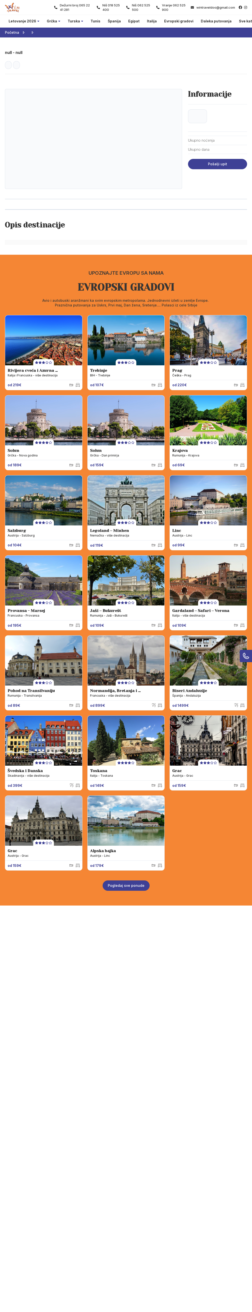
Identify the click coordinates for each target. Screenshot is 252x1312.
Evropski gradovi (178, 21)
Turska (74, 21)
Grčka (52, 21)
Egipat (134, 21)
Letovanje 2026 (22, 21)
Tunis (95, 21)
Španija (114, 21)
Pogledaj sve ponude (126, 885)
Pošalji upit (217, 164)
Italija (152, 21)
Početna (12, 32)
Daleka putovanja (216, 21)
